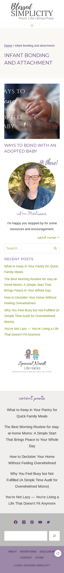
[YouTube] (40, 522)
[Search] (54, 536)
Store (39, 557)
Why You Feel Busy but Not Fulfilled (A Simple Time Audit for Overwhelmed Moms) (31, 316)
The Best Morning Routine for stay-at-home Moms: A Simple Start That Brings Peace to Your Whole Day (31, 284)
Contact (26, 557)
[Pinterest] (32, 522)
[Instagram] (23, 522)
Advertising (28, 551)
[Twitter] (48, 522)
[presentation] (32, 111)
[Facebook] (15, 522)
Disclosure (48, 551)
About (12, 551)
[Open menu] (32, 25)
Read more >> (49, 237)
